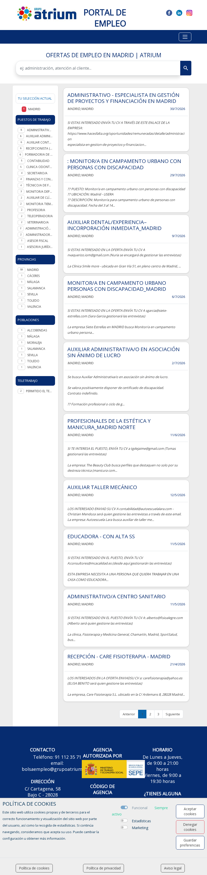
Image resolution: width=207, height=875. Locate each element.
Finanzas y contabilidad (39, 179)
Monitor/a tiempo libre (39, 204)
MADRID (33, 270)
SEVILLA (32, 294)
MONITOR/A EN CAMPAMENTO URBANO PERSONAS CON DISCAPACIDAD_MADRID (116, 286)
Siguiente (173, 714)
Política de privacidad (103, 868)
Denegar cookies (190, 827)
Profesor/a (36, 210)
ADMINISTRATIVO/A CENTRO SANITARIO (116, 596)
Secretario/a (37, 173)
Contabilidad (38, 161)
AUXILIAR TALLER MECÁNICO (102, 487)
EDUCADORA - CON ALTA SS (101, 536)
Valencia (34, 367)
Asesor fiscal (37, 241)
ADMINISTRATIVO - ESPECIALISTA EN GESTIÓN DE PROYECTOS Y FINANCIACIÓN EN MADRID (123, 98)
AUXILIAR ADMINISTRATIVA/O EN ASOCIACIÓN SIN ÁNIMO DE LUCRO (123, 352)
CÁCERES (33, 276)
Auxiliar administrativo (39, 136)
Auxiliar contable (40, 142)
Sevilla (32, 355)
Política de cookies (34, 868)
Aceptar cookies (190, 811)
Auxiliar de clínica (40, 197)
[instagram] (189, 12)
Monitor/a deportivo (39, 191)
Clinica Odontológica (39, 167)
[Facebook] (169, 12)
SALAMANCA (36, 288)
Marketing (140, 827)
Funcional (139, 807)
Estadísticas (141, 820)
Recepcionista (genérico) (39, 148)
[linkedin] (179, 12)
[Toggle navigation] (185, 37)
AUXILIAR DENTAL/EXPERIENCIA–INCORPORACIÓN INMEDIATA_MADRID (114, 225)
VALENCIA (34, 306)
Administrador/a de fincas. (39, 235)
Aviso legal (173, 868)
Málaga (33, 336)
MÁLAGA (33, 282)
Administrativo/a (40, 130)
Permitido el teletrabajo (39, 391)
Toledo (33, 361)
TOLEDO (33, 300)
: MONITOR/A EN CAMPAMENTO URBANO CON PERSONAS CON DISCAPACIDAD (124, 164)
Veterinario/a (38, 222)
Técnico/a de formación (39, 185)
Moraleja (34, 343)
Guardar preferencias (190, 843)
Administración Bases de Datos (39, 228)
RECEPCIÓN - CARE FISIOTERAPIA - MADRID (118, 656)
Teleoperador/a (40, 216)
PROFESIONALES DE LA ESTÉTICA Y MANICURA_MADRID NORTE (109, 424)
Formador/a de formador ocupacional (39, 154)
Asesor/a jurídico (40, 247)
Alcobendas (37, 330)
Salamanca (36, 349)
